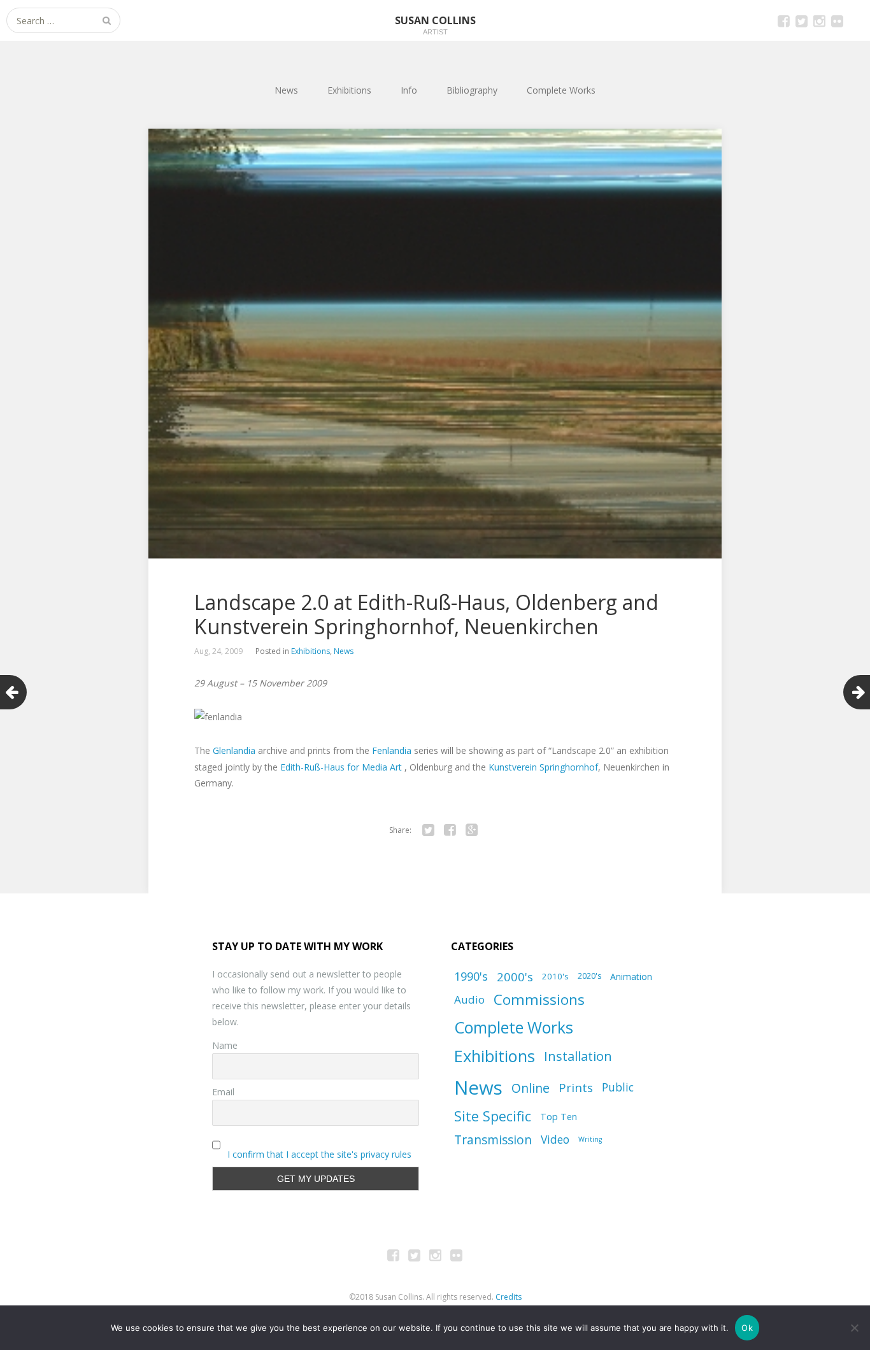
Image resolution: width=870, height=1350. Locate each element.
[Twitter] (428, 830)
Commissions (539, 999)
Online (530, 1088)
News (286, 90)
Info (409, 90)
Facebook (783, 20)
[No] (854, 1327)
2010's (555, 976)
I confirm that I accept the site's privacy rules (319, 1154)
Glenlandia (234, 750)
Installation (578, 1056)
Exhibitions (349, 90)
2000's (515, 976)
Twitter (801, 20)
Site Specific (492, 1116)
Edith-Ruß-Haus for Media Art (342, 767)
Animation (631, 976)
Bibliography (471, 90)
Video (555, 1139)
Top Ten (558, 1116)
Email (223, 1092)
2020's (589, 975)
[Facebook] (450, 830)
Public (618, 1087)
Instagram (819, 20)
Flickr (837, 20)
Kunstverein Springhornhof (543, 767)
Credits (509, 1296)
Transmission (493, 1140)
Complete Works (561, 90)
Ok (747, 1328)
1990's (471, 976)
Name (225, 1045)
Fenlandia (391, 750)
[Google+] (471, 830)
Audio (469, 999)
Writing (590, 1139)
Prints (576, 1087)
